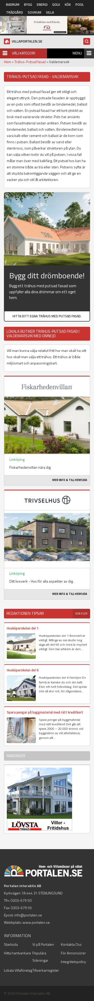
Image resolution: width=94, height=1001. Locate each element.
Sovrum (34, 12)
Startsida (11, 944)
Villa (50, 12)
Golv (56, 4)
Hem (7, 61)
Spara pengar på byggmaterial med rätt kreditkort (45, 712)
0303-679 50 (21, 900)
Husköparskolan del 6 (22, 670)
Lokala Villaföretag (18, 970)
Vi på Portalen (43, 944)
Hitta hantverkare (17, 953)
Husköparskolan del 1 (22, 628)
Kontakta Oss (71, 944)
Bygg (28, 4)
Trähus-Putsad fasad (30, 61)
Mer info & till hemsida (69, 480)
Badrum (12, 4)
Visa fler (81, 613)
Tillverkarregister (45, 970)
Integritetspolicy (73, 961)
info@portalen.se (28, 915)
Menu (77, 53)
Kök (68, 4)
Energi (42, 4)
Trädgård (14, 12)
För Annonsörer (73, 953)
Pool (79, 4)
